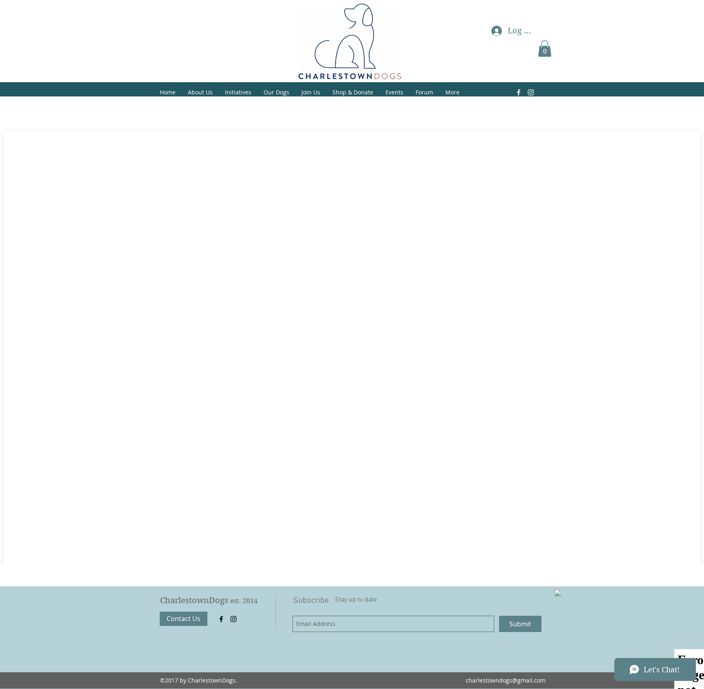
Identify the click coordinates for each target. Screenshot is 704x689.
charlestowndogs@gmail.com (506, 680)
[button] (545, 48)
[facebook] (221, 619)
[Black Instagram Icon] (233, 619)
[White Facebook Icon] (519, 92)
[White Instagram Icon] (531, 92)
